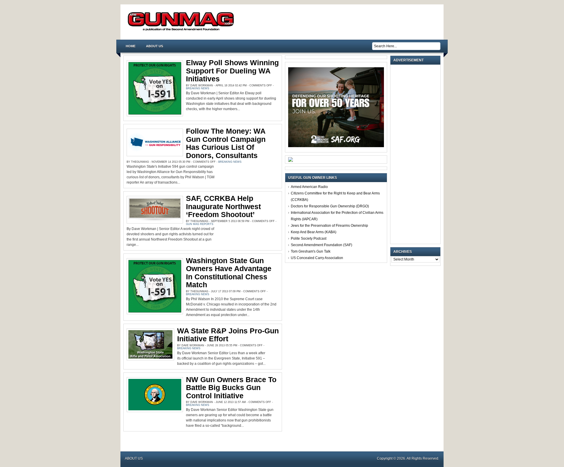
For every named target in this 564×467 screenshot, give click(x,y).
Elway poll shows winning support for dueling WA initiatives (232, 70)
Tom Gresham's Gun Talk (310, 251)
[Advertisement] (416, 154)
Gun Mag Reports (199, 224)
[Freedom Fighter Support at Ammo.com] (290, 161)
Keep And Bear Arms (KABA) (313, 232)
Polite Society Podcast (308, 238)
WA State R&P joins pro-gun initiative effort (228, 335)
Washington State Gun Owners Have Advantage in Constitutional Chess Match (228, 272)
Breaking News (197, 88)
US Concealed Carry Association (317, 258)
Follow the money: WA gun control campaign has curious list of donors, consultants (226, 143)
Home (130, 46)
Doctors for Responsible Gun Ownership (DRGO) (330, 206)
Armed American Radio (309, 187)
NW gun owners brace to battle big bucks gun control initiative (231, 387)
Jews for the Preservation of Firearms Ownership (329, 226)
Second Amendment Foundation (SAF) (321, 245)
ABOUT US (154, 46)
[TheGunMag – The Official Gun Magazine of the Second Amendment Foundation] (182, 30)
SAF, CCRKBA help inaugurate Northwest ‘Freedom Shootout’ (223, 206)
